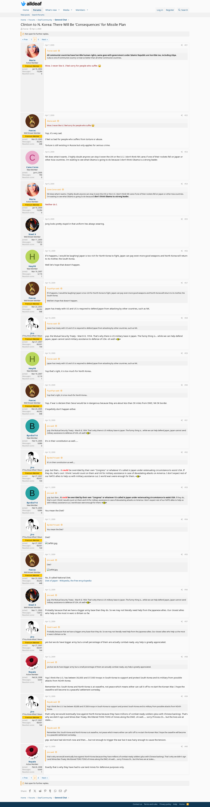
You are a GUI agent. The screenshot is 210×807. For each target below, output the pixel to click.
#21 (186, 45)
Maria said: (51, 121)
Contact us (137, 804)
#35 (186, 554)
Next (44, 39)
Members (80, 9)
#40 (186, 746)
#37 (186, 621)
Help (175, 804)
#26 (186, 251)
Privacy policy (165, 804)
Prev (26, 39)
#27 (186, 283)
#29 (186, 353)
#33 (186, 487)
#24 (186, 184)
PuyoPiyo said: (53, 288)
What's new (51, 9)
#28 (186, 318)
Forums (37, 9)
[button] (59, 10)
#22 (186, 115)
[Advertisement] (116, 89)
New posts (25, 14)
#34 (186, 519)
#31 (186, 420)
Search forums (38, 14)
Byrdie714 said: (53, 457)
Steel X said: (52, 627)
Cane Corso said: (54, 189)
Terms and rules (150, 804)
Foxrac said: (52, 50)
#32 (186, 452)
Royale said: (52, 702)
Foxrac (25, 29)
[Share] (182, 45)
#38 (186, 657)
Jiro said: (50, 426)
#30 (186, 385)
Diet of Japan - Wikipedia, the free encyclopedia (68, 580)
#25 (186, 219)
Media (66, 9)
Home (26, 9)
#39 (186, 696)
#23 (186, 152)
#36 (186, 589)
